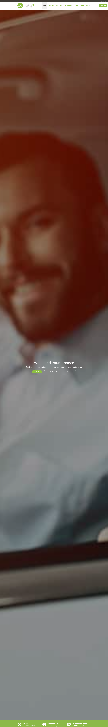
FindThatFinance (25, 5)
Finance (76, 5)
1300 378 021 (104, 1)
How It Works (51, 5)
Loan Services (67, 5)
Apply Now (103, 5)
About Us (58, 5)
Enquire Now (37, 371)
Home (44, 5)
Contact (82, 5)
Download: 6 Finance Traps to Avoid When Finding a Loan (60, 371)
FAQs (87, 5)
